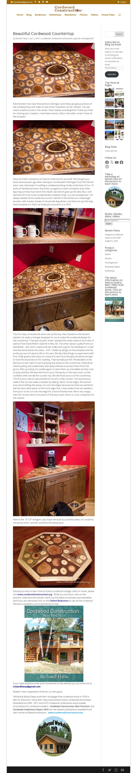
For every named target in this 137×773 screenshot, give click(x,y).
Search (108, 224)
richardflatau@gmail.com (27, 686)
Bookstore (40, 15)
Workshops (55, 15)
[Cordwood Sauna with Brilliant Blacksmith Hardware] (109, 103)
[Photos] (109, 125)
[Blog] (119, 125)
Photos (83, 15)
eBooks (108, 258)
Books (108, 254)
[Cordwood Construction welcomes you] (109, 93)
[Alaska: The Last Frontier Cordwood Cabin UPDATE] (119, 103)
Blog (29, 15)
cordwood (46, 38)
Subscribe (112, 74)
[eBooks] (119, 136)
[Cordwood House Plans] (119, 93)
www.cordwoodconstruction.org (35, 594)
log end (76, 38)
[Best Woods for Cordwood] (109, 114)
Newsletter (70, 15)
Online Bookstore (59, 600)
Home (20, 15)
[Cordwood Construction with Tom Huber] (109, 136)
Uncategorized (87, 38)
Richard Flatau (22, 38)
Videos (94, 15)
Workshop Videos (112, 266)
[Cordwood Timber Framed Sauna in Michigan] (119, 114)
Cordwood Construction (62, 38)
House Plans (108, 15)
